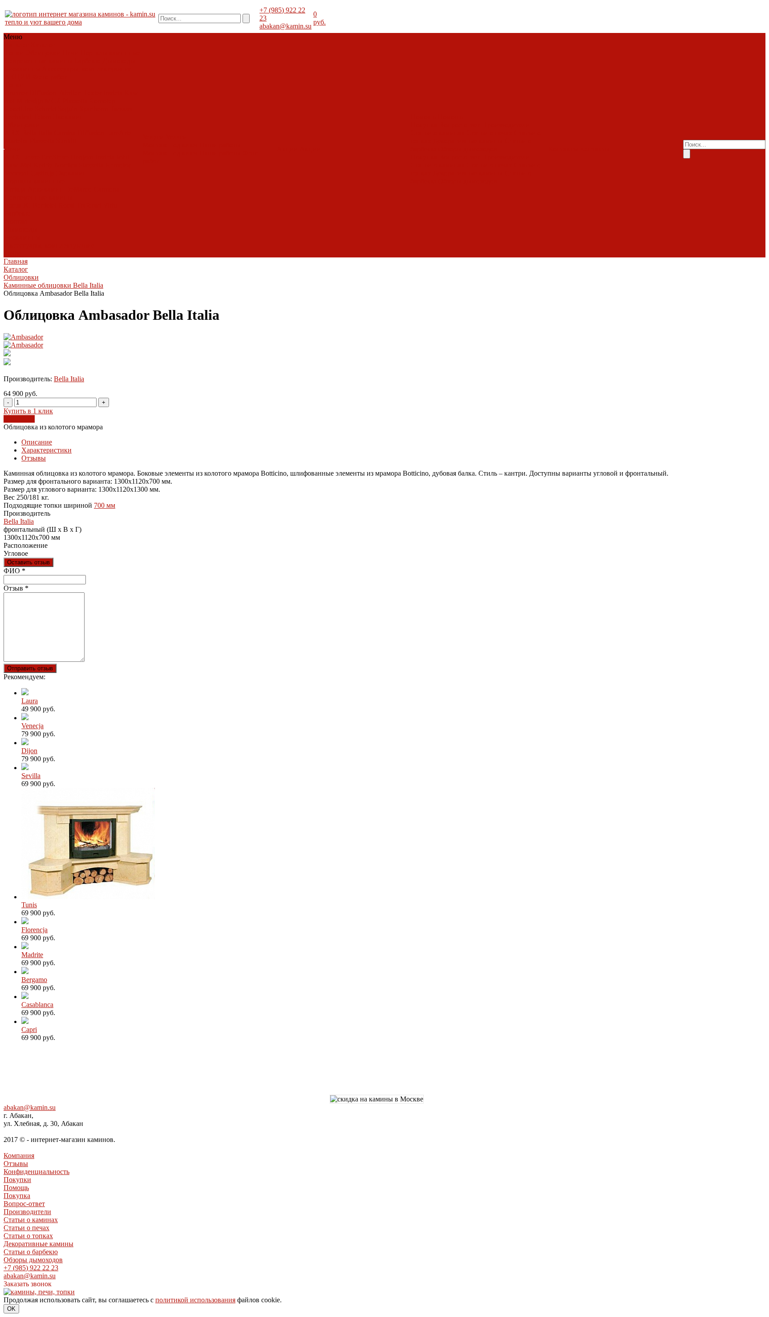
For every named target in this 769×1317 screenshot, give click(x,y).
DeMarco (78, 189)
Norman (16, 221)
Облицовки (43, 53)
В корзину (19, 419)
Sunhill (66, 141)
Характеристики (46, 450)
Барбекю (87, 61)
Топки (14, 53)
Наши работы (220, 145)
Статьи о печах (489, 133)
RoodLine (18, 109)
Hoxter (91, 93)
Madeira (16, 141)
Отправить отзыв (30, 668)
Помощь (16, 1187)
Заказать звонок (28, 1284)
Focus (12, 205)
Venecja (32, 726)
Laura (29, 701)
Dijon (29, 750)
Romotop (102, 101)
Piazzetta (74, 101)
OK (11, 1308)
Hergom (81, 157)
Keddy (43, 165)
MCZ (53, 101)
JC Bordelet (40, 205)
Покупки (17, 1179)
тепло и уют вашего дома (43, 22)
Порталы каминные (110, 53)
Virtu (110, 205)
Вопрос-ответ (459, 125)
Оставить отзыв (28, 562)
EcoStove (55, 157)
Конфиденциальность (36, 1171)
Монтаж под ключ (170, 145)
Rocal (66, 205)
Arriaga (15, 189)
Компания (19, 1155)
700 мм (104, 505)
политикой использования (195, 1300)
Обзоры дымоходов (467, 149)
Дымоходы (118, 61)
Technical (18, 117)
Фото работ (49, 77)
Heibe (12, 253)
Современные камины (38, 61)
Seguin (67, 109)
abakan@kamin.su (285, 26)
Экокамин (68, 117)
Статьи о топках (28, 1236)
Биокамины (22, 69)
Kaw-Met (18, 165)
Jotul (123, 157)
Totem (42, 117)
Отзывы (33, 458)
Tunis (29, 905)
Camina (65, 133)
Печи (70, 53)
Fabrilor (69, 93)
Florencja (34, 930)
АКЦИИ (17, 77)
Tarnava (121, 109)
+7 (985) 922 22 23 (31, 1268)
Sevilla (30, 775)
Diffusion (42, 93)
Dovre (31, 157)
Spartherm (93, 109)
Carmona (106, 189)
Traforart (89, 205)
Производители (506, 125)
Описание (36, 442)
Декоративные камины (468, 141)
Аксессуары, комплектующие (87, 69)
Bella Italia (37, 133)
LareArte (118, 133)
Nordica (65, 165)
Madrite (32, 954)
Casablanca (37, 1004)
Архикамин (45, 189)
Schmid (45, 109)
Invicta (112, 93)
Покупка (423, 125)
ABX (12, 133)
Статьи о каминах (437, 133)
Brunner (16, 93)
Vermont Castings (29, 173)
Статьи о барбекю (31, 1252)
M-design (29, 101)
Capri (29, 1029)
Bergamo (34, 979)
